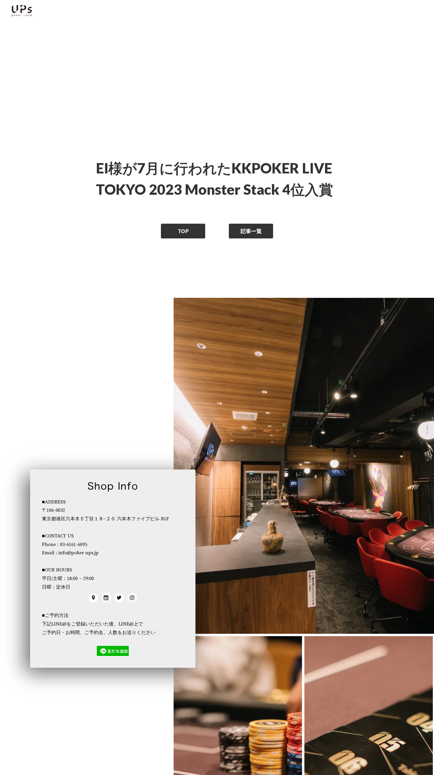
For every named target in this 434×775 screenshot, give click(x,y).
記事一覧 (251, 231)
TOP (183, 231)
